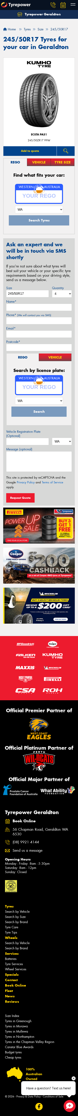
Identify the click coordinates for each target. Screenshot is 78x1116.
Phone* (28, 315)
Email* (11, 328)
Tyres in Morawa (16, 1026)
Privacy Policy (26, 482)
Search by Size (15, 917)
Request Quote (20, 498)
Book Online (15, 985)
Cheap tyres (13, 1057)
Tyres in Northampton (19, 1037)
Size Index (12, 1016)
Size (9, 288)
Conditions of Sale (53, 1096)
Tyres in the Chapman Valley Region (29, 1042)
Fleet (9, 991)
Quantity (58, 288)
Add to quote (30, 151)
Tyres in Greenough (18, 1021)
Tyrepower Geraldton (42, 14)
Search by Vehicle (17, 912)
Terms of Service (52, 482)
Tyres (9, 906)
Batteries (10, 959)
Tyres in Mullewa (16, 1031)
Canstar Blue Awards (19, 1047)
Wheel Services (15, 969)
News (10, 996)
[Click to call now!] (53, 5)
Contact (11, 980)
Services (12, 953)
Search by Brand (16, 922)
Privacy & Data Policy (28, 1096)
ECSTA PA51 (39, 134)
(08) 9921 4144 (26, 842)
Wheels (11, 938)
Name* (11, 302)
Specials (12, 974)
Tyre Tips (11, 932)
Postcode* (13, 342)
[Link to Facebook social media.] (39, 1106)
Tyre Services (14, 964)
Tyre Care (11, 927)
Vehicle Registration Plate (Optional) (23, 434)
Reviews (12, 1001)
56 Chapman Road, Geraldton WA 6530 (40, 831)
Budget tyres (13, 1052)
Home (11, 29)
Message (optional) (19, 449)
